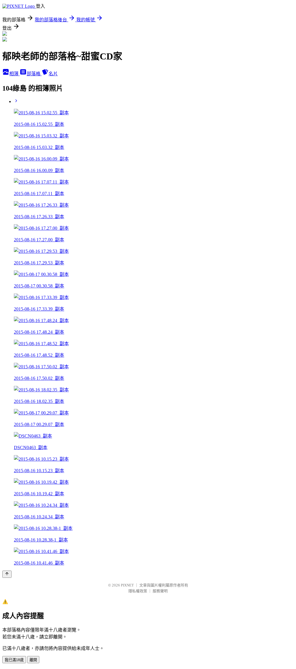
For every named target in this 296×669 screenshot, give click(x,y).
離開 (33, 660)
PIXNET (127, 585)
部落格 (34, 73)
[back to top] (7, 574)
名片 (53, 73)
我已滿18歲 (14, 660)
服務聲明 (160, 591)
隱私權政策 (137, 591)
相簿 (14, 73)
